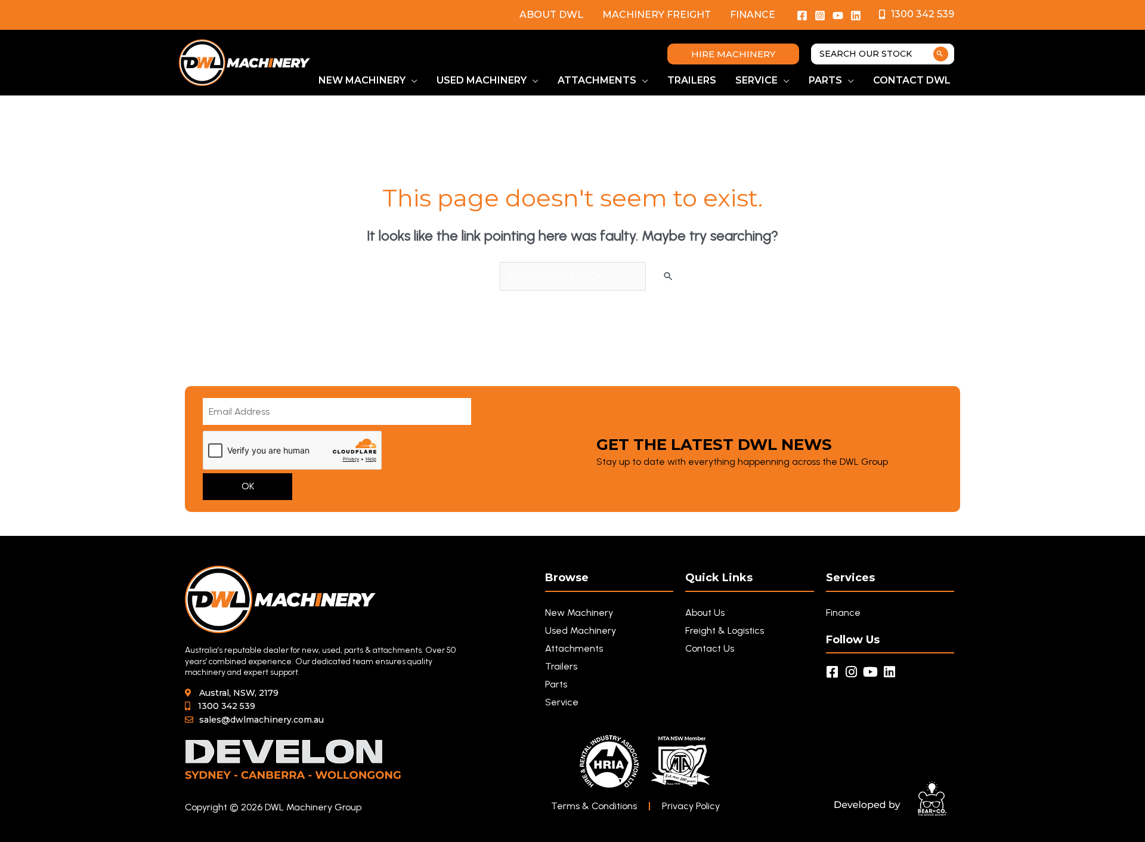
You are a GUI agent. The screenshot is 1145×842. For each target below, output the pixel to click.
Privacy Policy (691, 806)
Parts (556, 684)
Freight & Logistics (724, 630)
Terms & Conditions (594, 806)
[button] (733, 54)
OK (248, 486)
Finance (752, 14)
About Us (705, 612)
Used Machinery (580, 630)
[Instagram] (820, 15)
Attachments (574, 648)
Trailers (561, 666)
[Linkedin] (855, 15)
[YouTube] (838, 15)
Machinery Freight (656, 14)
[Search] (940, 54)
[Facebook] (802, 15)
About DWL (551, 14)
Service (561, 702)
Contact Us (709, 648)
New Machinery (579, 612)
